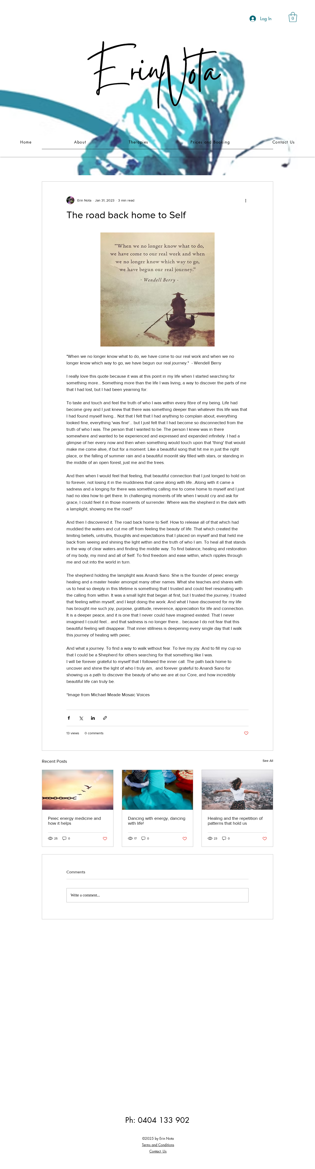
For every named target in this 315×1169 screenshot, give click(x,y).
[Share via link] (105, 718)
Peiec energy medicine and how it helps (74, 821)
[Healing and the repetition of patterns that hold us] (237, 790)
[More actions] (246, 200)
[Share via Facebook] (68, 718)
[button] (293, 17)
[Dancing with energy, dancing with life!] (157, 790)
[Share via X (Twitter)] (81, 718)
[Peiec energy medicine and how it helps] (77, 790)
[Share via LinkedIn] (93, 718)
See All (268, 761)
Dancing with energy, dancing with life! (156, 821)
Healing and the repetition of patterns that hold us (235, 821)
